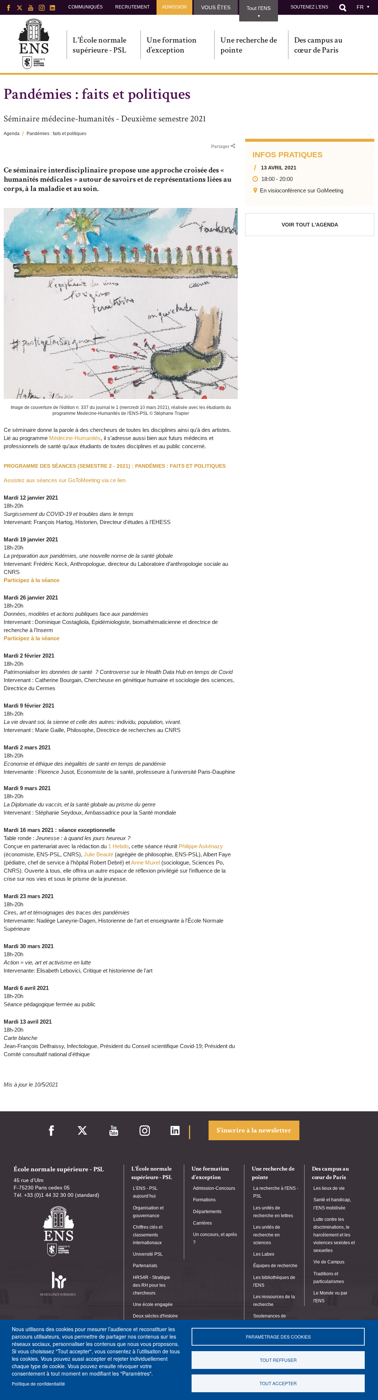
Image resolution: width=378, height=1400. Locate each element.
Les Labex (263, 1254)
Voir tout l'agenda (310, 225)
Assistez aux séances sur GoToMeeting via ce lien (65, 480)
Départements (207, 1211)
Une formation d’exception (172, 45)
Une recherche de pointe (248, 45)
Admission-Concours (214, 1188)
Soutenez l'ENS (309, 7)
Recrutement (132, 7)
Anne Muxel (145, 862)
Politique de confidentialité (38, 1383)
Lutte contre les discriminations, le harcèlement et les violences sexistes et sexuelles (334, 1235)
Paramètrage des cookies (278, 1336)
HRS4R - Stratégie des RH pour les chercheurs (151, 1285)
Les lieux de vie (329, 1188)
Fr (360, 7)
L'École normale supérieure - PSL (100, 45)
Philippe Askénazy (201, 846)
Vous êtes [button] (215, 7)
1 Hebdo (118, 846)
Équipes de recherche (275, 1265)
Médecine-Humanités (75, 438)
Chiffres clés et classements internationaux (147, 1235)
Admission (174, 7)
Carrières (202, 1223)
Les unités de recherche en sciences (266, 1235)
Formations (204, 1199)
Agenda (12, 133)
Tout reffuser (278, 1360)
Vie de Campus (328, 1262)
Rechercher (342, 8)
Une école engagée (153, 1304)
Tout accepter (278, 1383)
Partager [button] (220, 146)
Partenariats (145, 1265)
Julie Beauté (98, 854)
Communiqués (85, 7)
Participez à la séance (31, 580)
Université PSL (148, 1254)
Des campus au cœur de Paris (318, 45)
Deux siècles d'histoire (155, 1316)
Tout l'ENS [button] (259, 8)
